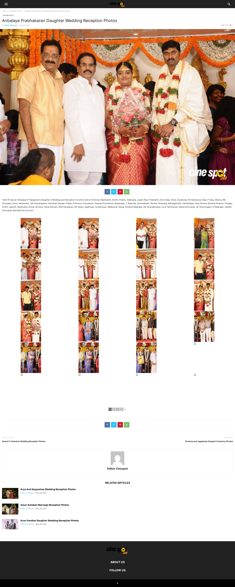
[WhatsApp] (126, 191)
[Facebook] (107, 191)
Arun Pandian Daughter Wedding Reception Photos (49, 520)
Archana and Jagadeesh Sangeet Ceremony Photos (209, 441)
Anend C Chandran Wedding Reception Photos (24, 441)
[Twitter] (114, 191)
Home (4, 11)
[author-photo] (117, 465)
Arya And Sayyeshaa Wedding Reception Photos (48, 489)
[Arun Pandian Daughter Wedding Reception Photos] (10, 524)
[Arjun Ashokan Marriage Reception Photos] (10, 509)
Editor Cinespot (11, 25)
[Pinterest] (120, 191)
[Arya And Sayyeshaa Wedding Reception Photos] (10, 493)
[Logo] (117, 554)
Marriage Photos (15, 11)
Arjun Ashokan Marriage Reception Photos (44, 505)
